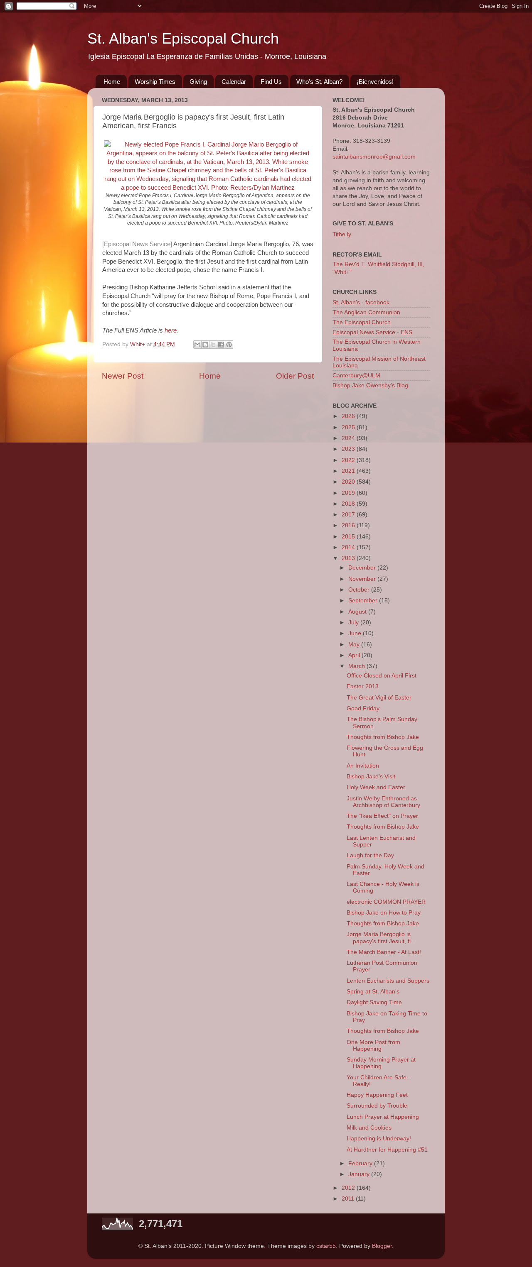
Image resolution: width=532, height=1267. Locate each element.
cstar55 (326, 1246)
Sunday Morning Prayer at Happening (381, 1063)
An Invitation (363, 766)
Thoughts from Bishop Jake (383, 737)
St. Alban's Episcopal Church (183, 38)
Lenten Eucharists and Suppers (388, 981)
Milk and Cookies (369, 1128)
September (363, 600)
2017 (349, 514)
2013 (349, 558)
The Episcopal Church (361, 322)
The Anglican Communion (366, 312)
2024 (349, 438)
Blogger (382, 1246)
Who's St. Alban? (319, 81)
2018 (349, 504)
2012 (349, 1188)
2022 (349, 460)
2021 (349, 471)
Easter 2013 (363, 686)
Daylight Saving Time (374, 1002)
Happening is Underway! (379, 1138)
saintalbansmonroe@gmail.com (374, 157)
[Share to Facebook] (221, 344)
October (359, 590)
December (362, 568)
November (362, 579)
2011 (349, 1199)
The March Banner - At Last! (384, 952)
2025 (349, 427)
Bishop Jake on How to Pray (384, 913)
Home (111, 81)
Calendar (234, 81)
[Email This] (197, 344)
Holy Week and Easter (376, 787)
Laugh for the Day (370, 855)
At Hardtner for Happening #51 (387, 1150)
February (361, 1163)
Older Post (295, 376)
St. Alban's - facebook (360, 302)
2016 (349, 525)
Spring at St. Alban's (373, 991)
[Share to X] (213, 344)
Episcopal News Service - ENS (372, 332)
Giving (198, 81)
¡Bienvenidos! (375, 81)
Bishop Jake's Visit (371, 776)
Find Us (271, 81)
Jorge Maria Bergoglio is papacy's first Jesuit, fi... (381, 937)
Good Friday (363, 708)
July (354, 622)
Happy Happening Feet (377, 1095)
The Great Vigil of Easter (379, 698)
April (355, 655)
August (358, 612)
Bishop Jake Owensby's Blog (370, 385)
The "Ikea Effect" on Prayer (382, 816)
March (357, 666)
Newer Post (122, 376)
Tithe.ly (341, 234)
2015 (349, 536)
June (355, 633)
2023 (349, 449)
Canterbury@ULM (356, 375)
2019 (349, 493)
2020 (349, 482)
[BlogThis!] (205, 344)
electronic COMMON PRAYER (386, 902)
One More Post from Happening (373, 1045)
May (354, 644)
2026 (349, 416)
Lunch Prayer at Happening (383, 1117)
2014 (349, 547)
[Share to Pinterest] (229, 344)
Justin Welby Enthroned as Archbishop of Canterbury (383, 801)
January (359, 1174)
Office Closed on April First (381, 676)
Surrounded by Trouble (377, 1106)
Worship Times (155, 81)
